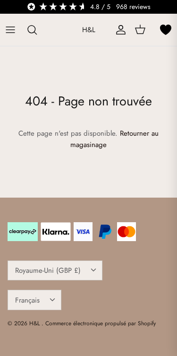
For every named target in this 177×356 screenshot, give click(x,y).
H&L (35, 323)
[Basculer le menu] (10, 29)
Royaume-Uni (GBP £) (48, 270)
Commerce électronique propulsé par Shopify (100, 323)
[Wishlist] (165, 29)
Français (27, 300)
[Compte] (118, 29)
